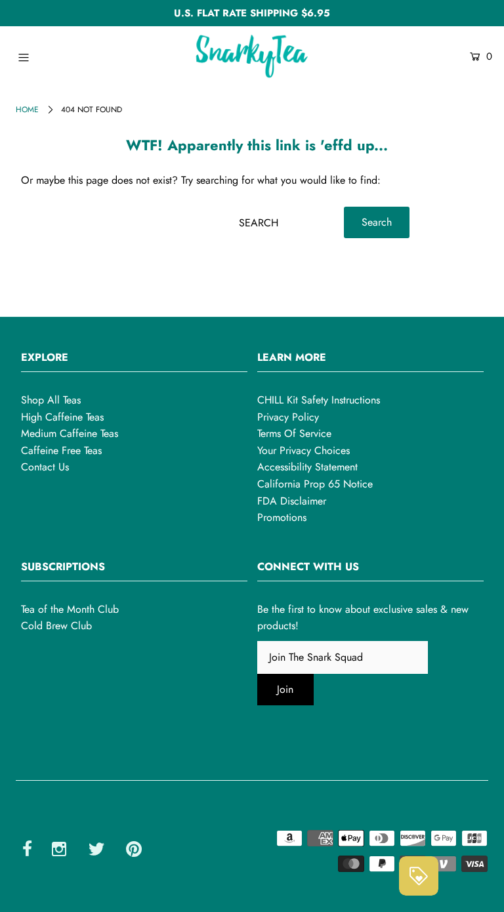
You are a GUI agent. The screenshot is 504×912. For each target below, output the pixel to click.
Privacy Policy (288, 417)
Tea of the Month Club (70, 609)
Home (27, 109)
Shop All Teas (51, 399)
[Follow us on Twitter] (96, 850)
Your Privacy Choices (303, 450)
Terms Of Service (294, 433)
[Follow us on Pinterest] (133, 850)
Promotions (281, 517)
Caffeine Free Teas (61, 450)
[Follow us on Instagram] (59, 850)
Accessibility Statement (307, 466)
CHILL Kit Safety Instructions (318, 399)
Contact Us (45, 466)
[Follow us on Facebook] (27, 850)
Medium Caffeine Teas (69, 433)
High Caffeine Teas (62, 417)
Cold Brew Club (56, 625)
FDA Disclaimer (291, 500)
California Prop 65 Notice (315, 483)
